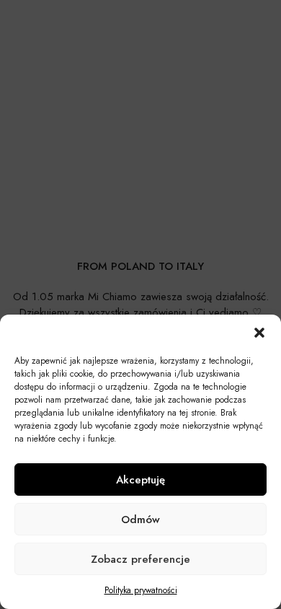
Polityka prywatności (140, 590)
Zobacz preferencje (140, 559)
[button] (259, 332)
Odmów (140, 519)
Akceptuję (140, 480)
